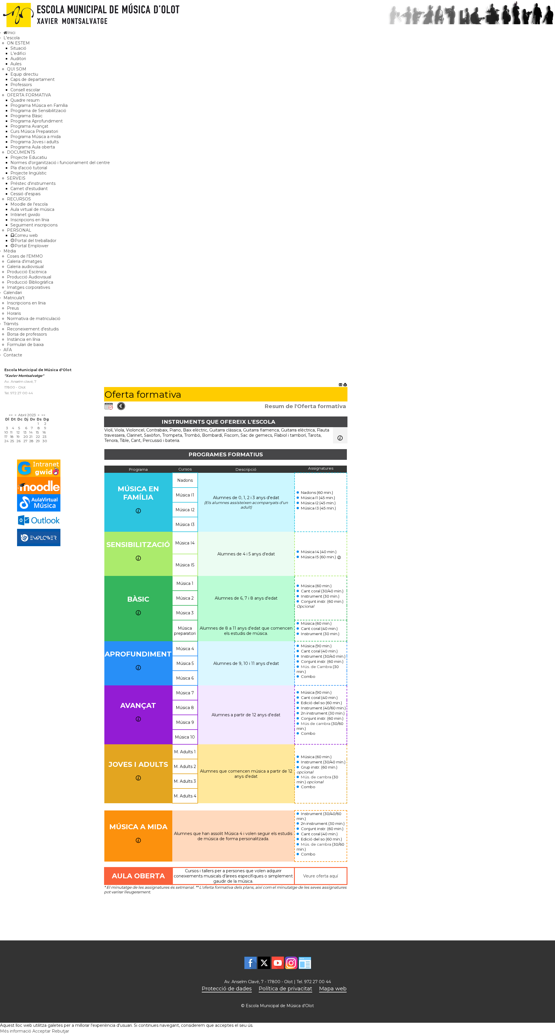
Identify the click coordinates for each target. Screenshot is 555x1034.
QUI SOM (16, 69)
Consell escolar (25, 89)
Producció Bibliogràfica (30, 282)
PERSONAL (19, 230)
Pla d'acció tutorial (28, 167)
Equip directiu (24, 74)
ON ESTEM (18, 43)
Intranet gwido (25, 214)
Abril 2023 (27, 415)
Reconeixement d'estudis (33, 329)
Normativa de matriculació (33, 318)
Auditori (18, 58)
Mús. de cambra (316, 777)
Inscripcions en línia (29, 219)
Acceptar (41, 1031)
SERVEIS (16, 178)
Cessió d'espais (25, 193)
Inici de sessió (305, 963)
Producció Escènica (27, 271)
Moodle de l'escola (29, 204)
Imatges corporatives (28, 287)
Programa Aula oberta (32, 147)
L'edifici (18, 53)
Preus (13, 308)
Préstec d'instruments (33, 183)
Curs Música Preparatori (34, 131)
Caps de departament (32, 79)
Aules (15, 63)
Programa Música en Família (39, 105)
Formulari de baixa (25, 344)
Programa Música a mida (35, 136)
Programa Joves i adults (34, 141)
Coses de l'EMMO (25, 256)
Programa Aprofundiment (36, 121)
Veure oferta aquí (320, 876)
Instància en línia (23, 339)
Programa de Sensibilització (38, 110)
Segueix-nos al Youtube (277, 963)
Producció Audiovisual (29, 277)
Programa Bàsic (26, 115)
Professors (21, 84)
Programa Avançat (29, 126)
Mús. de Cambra (316, 666)
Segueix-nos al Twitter (264, 963)
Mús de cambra (315, 723)
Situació (18, 48)
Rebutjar (60, 1031)
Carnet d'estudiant (29, 188)
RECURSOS (19, 199)
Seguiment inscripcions (34, 225)
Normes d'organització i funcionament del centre (60, 162)
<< (11, 415)
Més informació (15, 1031)
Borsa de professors (27, 334)
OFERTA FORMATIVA (29, 95)
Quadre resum (25, 100)
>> (43, 415)
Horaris (14, 313)
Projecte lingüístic (28, 173)
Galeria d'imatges (24, 261)
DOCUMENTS (21, 152)
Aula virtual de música (32, 209)
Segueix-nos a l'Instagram (291, 963)
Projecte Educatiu (28, 157)
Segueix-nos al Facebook (250, 963)
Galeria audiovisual (25, 266)
